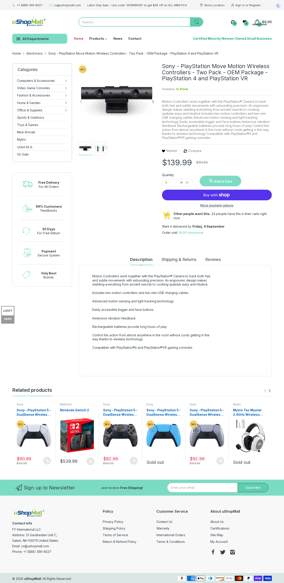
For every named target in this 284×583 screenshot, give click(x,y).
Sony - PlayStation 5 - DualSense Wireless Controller (34, 412)
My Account (219, 542)
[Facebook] (213, 553)
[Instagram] (232, 553)
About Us (217, 522)
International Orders (170, 535)
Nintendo (66, 404)
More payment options (216, 205)
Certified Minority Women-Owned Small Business (232, 38)
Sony (20, 404)
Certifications (219, 528)
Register (255, 5)
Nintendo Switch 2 (74, 410)
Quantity (168, 175)
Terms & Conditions (170, 542)
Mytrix (237, 404)
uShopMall (32, 579)
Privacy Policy (113, 522)
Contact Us (164, 522)
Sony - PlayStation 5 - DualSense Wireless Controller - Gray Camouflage (120, 412)
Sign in (240, 5)
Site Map (216, 535)
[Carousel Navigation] (267, 390)
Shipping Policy (114, 528)
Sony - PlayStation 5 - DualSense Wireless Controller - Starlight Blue (163, 412)
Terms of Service (115, 535)
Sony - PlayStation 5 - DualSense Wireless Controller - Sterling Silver (207, 412)
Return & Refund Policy (119, 542)
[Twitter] (222, 553)
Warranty (163, 528)
